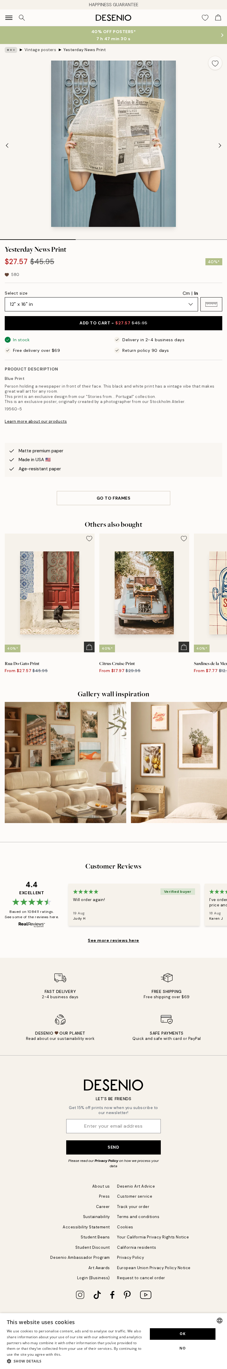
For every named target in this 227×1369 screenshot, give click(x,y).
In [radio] (196, 293)
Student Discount (92, 1247)
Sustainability (96, 1216)
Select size (16, 293)
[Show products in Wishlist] (205, 18)
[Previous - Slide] (7, 145)
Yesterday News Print (85, 49)
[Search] (21, 18)
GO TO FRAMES (114, 498)
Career (103, 1206)
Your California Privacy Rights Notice (153, 1237)
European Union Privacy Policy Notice (154, 1267)
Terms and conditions (138, 1216)
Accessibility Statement (86, 1227)
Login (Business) (93, 1277)
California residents (136, 1247)
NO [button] (182, 1348)
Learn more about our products (36, 421)
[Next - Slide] (220, 145)
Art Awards (99, 1267)
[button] (211, 304)
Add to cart (113, 323)
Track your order (133, 1206)
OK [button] (182, 1333)
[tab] (38, 237)
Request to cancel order (141, 1277)
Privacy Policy (106, 1160)
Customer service (134, 1196)
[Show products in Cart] (218, 18)
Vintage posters (40, 49)
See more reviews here (113, 940)
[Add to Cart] (89, 647)
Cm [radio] (186, 293)
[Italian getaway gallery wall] (65, 762)
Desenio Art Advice (136, 1186)
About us (101, 1186)
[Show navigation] (8, 18)
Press (104, 1196)
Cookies (125, 1227)
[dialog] (113, 1341)
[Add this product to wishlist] (215, 63)
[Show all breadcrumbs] (11, 50)
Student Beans (95, 1237)
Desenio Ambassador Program (80, 1257)
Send (113, 1147)
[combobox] (220, 1321)
